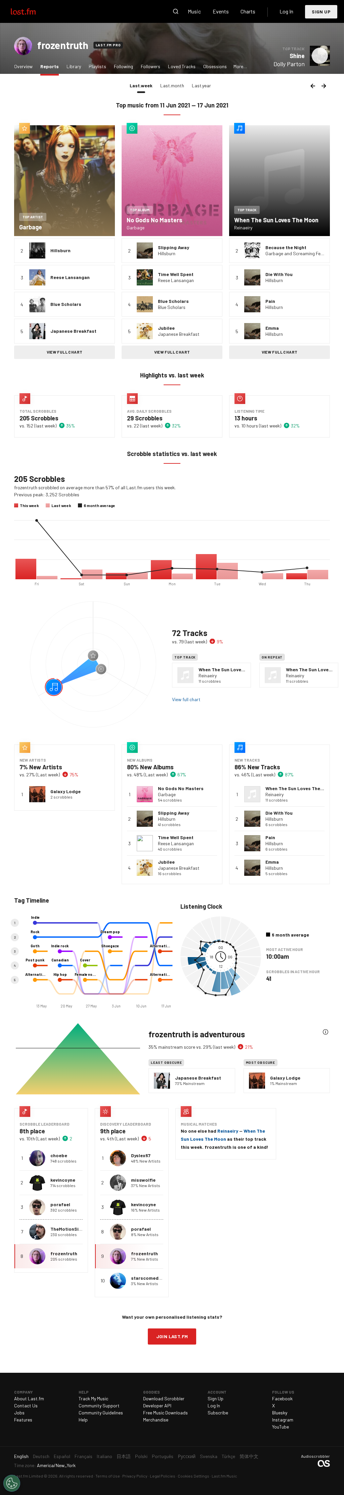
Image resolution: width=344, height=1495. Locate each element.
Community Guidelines (101, 1412)
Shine (297, 55)
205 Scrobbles (38, 418)
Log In (286, 11)
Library (74, 66)
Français (83, 1456)
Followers (150, 66)
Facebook (282, 1398)
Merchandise (155, 1419)
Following (123, 66)
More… (240, 66)
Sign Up (321, 11)
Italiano (104, 1456)
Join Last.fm (172, 1336)
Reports (51, 66)
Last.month (172, 85)
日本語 (124, 1456)
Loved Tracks (182, 66)
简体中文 (249, 1456)
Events (221, 11)
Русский (187, 1456)
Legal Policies (162, 1476)
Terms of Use (107, 1476)
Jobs (19, 1412)
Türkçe (228, 1456)
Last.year (201, 85)
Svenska (208, 1456)
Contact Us (26, 1405)
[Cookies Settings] (11, 1483)
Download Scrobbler (163, 1398)
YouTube (280, 1427)
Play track (320, 56)
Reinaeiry (227, 1131)
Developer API (157, 1405)
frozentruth (62, 45)
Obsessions (215, 66)
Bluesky (279, 1412)
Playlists (97, 66)
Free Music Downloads (165, 1412)
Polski (141, 1456)
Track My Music (93, 1398)
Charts (248, 11)
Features (23, 1419)
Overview (23, 66)
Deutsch (41, 1456)
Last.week (143, 85)
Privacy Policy (134, 1476)
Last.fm (31, 11)
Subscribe (218, 1412)
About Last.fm (29, 1398)
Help (83, 1419)
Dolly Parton (289, 63)
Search (175, 11)
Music (194, 11)
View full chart (65, 352)
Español (62, 1456)
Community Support (99, 1405)
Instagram (282, 1419)
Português (162, 1456)
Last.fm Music (224, 1476)
